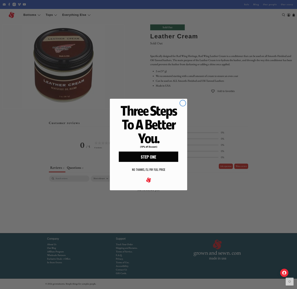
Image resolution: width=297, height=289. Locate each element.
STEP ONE (148, 157)
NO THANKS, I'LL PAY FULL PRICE (148, 170)
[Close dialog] (183, 103)
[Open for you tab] (284, 273)
